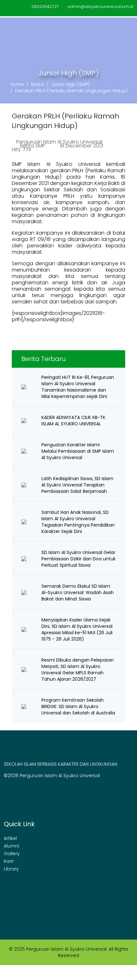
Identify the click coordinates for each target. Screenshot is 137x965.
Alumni (11, 846)
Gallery (12, 853)
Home (17, 84)
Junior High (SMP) (70, 84)
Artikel (10, 838)
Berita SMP (32, 145)
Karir (9, 861)
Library (11, 869)
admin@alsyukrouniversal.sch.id (100, 6)
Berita (37, 84)
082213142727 (45, 6)
